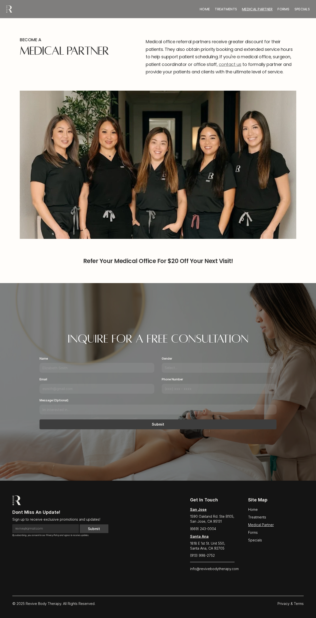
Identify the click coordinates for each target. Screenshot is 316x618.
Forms (283, 9)
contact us (230, 64)
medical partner (257, 9)
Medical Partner (261, 525)
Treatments (257, 517)
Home (205, 9)
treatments (226, 9)
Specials (302, 9)
